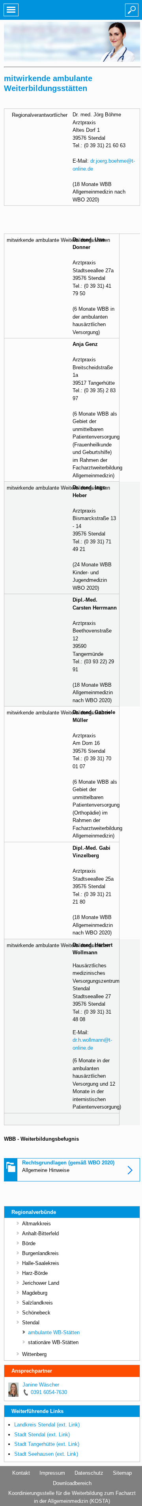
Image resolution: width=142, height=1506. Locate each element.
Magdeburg (34, 1293)
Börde (29, 1243)
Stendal (30, 1323)
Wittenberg (34, 1354)
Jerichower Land (40, 1283)
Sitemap (122, 1473)
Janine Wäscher (40, 1385)
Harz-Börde (35, 1273)
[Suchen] (131, 10)
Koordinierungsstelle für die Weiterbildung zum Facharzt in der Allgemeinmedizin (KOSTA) (72, 1497)
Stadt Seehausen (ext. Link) (46, 1454)
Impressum (52, 1473)
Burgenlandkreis (40, 1253)
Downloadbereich (72, 1483)
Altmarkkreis (36, 1224)
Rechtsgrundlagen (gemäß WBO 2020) (68, 1163)
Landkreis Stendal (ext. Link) (47, 1425)
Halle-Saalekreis (40, 1263)
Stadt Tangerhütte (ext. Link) (46, 1444)
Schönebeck (36, 1313)
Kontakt (21, 1473)
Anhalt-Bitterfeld (40, 1233)
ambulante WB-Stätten (54, 1332)
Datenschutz (89, 1473)
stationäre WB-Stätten (53, 1342)
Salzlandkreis (37, 1303)
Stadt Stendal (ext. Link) (42, 1435)
